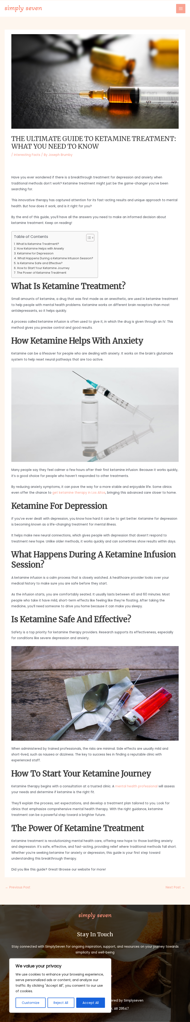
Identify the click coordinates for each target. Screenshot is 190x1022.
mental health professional (136, 786)
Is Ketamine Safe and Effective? (39, 263)
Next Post (175, 887)
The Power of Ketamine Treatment (41, 273)
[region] (60, 985)
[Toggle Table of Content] (88, 238)
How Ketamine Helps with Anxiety (40, 248)
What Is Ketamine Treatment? (37, 244)
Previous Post (17, 887)
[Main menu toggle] (181, 8)
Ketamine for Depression (35, 253)
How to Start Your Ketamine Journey (43, 268)
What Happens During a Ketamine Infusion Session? (55, 258)
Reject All (61, 1002)
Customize (30, 1002)
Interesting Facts (27, 155)
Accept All (90, 1002)
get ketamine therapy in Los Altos (78, 492)
